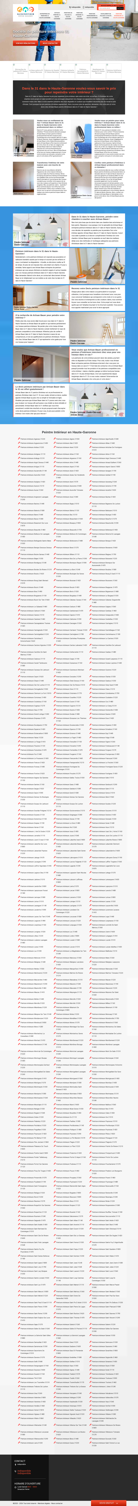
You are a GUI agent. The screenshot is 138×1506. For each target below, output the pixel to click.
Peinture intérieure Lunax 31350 (32, 947)
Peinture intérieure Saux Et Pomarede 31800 (69, 1352)
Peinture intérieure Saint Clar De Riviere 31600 (34, 1237)
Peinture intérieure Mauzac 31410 (33, 992)
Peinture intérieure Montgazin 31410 (33, 1079)
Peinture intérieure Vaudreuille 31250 (69, 1402)
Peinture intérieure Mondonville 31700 (105, 1018)
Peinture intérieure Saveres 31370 (33, 1357)
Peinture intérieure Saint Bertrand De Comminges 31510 (34, 1230)
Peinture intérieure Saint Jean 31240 (69, 1263)
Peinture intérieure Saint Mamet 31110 (70, 1285)
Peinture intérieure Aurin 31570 (67, 482)
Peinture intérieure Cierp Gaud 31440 (105, 685)
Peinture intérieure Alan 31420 (67, 443)
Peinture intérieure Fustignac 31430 (104, 774)
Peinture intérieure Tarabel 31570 (68, 1374)
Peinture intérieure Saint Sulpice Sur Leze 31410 (35, 1319)
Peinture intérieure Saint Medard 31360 (106, 1292)
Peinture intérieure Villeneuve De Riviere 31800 (106, 1426)
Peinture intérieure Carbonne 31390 (68, 619)
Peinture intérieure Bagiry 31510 (67, 504)
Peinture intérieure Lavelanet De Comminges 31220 (67, 911)
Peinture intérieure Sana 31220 (67, 1342)
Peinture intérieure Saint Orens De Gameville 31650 (68, 1297)
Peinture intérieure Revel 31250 (32, 1197)
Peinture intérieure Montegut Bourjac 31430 (34, 1059)
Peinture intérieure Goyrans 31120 (33, 815)
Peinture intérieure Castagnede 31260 (34, 630)
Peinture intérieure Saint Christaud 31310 (106, 1229)
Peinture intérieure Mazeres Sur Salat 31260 (105, 993)
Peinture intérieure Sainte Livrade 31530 (35, 1278)
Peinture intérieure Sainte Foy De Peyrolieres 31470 (32, 1250)
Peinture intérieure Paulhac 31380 (68, 1121)
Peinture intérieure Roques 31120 (68, 1205)
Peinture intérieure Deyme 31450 (68, 710)
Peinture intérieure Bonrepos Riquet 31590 (71, 563)
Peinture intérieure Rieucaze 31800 (68, 1197)
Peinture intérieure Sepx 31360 (67, 1366)
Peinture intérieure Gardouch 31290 (104, 785)
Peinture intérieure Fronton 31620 (33, 774)
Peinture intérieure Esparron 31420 (33, 729)
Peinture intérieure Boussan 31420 (68, 581)
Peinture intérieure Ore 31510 (102, 1117)
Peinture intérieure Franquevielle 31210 (70, 763)
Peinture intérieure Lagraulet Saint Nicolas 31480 (71, 874)
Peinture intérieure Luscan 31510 (68, 947)
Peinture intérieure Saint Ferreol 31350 (70, 1242)
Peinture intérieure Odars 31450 (103, 1113)
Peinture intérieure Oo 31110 (66, 1117)
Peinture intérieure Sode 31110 (103, 1370)
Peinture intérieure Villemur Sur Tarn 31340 (71, 1425)
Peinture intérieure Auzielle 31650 (104, 490)
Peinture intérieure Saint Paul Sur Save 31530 (105, 1297)
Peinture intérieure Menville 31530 (68, 999)
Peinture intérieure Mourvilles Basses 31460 (69, 1099)
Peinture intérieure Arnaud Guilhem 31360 (106, 462)
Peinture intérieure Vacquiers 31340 (69, 1393)
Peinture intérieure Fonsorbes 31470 (33, 750)
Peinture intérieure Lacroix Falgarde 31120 (71, 862)
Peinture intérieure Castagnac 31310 (105, 623)
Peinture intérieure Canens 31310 (32, 615)
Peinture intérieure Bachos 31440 (32, 504)
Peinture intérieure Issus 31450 (67, 831)
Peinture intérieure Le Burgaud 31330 (105, 596)
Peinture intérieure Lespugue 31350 (69, 925)
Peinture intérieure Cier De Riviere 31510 (70, 685)
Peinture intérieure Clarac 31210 (103, 689)
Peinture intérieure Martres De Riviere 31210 (69, 974)
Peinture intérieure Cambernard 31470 (69, 611)
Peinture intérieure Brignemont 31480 (105, 591)
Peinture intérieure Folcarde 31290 (68, 746)
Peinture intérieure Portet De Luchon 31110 (105, 1158)
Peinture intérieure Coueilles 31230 (68, 697)
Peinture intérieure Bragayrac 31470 (104, 587)
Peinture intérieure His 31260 (66, 827)
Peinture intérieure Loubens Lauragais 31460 (34, 941)
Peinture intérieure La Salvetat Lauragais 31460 (70, 1337)
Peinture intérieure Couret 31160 (68, 702)
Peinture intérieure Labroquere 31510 (69, 858)
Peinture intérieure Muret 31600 (67, 1105)
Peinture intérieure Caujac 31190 (67, 659)
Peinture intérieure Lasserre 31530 (68, 897)
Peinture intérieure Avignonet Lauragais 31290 (34, 498)
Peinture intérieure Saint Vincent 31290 (106, 1318)
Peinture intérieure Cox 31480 (102, 702)
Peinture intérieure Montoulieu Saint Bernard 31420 (69, 1088)
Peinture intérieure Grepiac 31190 (32, 823)
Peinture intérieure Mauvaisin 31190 (69, 988)
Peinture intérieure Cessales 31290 (68, 677)
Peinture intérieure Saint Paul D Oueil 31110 (36, 1303)
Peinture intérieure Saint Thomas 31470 (70, 1318)
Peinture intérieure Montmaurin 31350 (34, 1087)
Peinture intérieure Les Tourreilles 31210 (35, 1382)
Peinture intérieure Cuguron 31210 (68, 706)
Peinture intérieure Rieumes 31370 (33, 1201)
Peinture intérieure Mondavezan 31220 (34, 1018)
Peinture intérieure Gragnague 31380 (69, 815)
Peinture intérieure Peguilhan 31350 (33, 1130)
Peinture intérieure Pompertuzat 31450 (106, 1153)
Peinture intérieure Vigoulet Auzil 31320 (70, 1414)
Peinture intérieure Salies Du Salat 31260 (35, 1329)
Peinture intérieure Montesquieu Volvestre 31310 (107, 1066)
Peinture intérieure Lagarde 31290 (68, 866)
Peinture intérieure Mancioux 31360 (68, 958)
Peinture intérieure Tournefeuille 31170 (70, 1382)
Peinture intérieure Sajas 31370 (32, 1324)
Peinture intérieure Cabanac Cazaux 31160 (71, 600)
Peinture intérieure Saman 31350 (103, 1335)
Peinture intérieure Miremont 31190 (104, 1007)
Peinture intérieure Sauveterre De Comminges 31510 (32, 1352)
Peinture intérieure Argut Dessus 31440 (35, 462)
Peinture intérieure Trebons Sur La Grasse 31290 (71, 1388)
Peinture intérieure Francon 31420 (33, 763)
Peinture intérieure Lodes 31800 (67, 936)
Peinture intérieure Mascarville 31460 (34, 980)
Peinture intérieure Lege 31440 (103, 917)
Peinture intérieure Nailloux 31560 (104, 1105)
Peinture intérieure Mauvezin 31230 (104, 988)
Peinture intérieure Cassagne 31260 (69, 623)
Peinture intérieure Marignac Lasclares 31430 (69, 963)
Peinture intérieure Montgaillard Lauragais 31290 (71, 1073)
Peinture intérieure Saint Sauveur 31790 (106, 1313)
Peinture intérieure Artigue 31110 (32, 467)
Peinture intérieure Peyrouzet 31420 (33, 1134)
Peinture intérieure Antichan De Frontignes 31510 (107, 448)
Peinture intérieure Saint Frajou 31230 (69, 1249)
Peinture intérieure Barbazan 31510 (104, 511)
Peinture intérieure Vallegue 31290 (68, 1398)
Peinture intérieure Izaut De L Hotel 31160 (107, 831)
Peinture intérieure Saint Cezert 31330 (70, 1229)
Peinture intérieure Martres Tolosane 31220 (107, 973)
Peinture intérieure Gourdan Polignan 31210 (36, 811)
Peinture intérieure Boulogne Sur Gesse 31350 (70, 575)
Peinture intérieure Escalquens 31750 (34, 725)
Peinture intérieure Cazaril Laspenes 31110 (107, 659)
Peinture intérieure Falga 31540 (103, 738)
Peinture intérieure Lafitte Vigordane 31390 (36, 866)
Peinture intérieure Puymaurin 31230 (69, 1182)
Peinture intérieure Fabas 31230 (32, 738)
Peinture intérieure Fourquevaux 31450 (105, 754)
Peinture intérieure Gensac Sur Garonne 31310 (70, 798)
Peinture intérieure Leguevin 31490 (33, 921)
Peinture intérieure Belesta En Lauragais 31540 (106, 535)
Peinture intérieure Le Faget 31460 (68, 738)
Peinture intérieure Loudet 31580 (68, 940)
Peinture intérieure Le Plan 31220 (68, 1146)
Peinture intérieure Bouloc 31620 (32, 574)
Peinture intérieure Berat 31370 (67, 548)
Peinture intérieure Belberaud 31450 (105, 530)
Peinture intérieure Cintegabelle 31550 (34, 689)
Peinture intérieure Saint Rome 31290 (34, 1313)
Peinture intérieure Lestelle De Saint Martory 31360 (105, 926)
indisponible (76, 7)
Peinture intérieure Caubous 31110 (33, 659)
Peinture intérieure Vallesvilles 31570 (105, 1398)
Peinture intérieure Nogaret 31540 (33, 1113)
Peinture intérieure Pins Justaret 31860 (35, 1142)
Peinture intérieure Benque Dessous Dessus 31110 (36, 549)
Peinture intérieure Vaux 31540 (103, 1402)
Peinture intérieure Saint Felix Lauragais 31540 (34, 1243)
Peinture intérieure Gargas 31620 (32, 789)
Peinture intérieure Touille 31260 (67, 1378)
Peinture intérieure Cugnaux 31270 (33, 706)
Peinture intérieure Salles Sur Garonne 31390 (105, 1330)
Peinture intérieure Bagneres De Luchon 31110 (106, 505)
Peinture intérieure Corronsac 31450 (33, 697)
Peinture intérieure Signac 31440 (67, 1370)
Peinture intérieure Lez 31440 (66, 932)
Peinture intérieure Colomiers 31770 (69, 693)
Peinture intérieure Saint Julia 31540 (69, 1267)
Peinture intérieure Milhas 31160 (103, 1003)
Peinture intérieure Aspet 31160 (67, 467)
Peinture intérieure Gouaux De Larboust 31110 (34, 805)
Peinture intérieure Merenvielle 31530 (105, 999)
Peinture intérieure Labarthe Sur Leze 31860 (34, 845)
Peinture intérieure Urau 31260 (31, 1393)
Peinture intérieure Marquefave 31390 (69, 969)
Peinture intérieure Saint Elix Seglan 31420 (107, 1236)
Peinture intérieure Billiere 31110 (67, 554)
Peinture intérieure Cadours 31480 (68, 607)
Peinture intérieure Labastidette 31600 (106, 851)
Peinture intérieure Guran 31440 (103, 823)
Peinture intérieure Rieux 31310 (67, 1201)
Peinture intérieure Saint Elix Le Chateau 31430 (70, 1237)
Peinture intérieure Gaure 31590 (32, 793)
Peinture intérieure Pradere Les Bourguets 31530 (107, 1172)
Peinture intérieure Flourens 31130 (33, 746)
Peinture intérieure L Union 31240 (104, 1387)
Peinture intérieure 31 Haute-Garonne (118, 15)
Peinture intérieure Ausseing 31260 (104, 482)
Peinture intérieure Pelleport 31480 (68, 1130)
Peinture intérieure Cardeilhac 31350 (105, 619)
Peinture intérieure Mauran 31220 (104, 980)
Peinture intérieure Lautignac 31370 (69, 906)
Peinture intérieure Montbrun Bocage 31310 (69, 1046)
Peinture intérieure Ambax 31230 (32, 447)
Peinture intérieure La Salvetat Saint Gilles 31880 (36, 1337)
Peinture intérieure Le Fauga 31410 (33, 742)
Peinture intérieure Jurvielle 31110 (33, 836)
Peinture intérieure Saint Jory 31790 (33, 1267)
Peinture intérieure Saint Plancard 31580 (106, 1307)
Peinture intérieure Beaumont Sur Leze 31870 (34, 524)
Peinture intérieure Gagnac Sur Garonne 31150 (34, 779)
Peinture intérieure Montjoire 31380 (68, 1083)
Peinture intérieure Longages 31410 (104, 936)
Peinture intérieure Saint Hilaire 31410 (105, 1256)
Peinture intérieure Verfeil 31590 (103, 1406)
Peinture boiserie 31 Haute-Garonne (79, 16)
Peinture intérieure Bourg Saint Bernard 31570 (34, 582)
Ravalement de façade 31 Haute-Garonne (106, 15)
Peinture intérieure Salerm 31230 (103, 1324)
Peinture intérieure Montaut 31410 (33, 1040)
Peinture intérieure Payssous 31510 (104, 1121)
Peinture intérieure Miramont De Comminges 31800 (67, 1008)
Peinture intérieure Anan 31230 (67, 447)
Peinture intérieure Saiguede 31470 (33, 1220)
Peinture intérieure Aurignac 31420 (33, 482)
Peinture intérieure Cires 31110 (67, 689)
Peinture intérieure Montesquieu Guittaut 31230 (35, 1066)
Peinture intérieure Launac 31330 (103, 901)
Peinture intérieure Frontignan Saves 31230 (107, 767)
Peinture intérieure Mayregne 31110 (69, 992)
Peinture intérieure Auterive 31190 (104, 486)
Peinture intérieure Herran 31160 (32, 827)
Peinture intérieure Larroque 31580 (33, 897)
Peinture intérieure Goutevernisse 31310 (70, 811)
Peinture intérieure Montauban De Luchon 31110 (106, 1035)
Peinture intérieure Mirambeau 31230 (34, 1007)
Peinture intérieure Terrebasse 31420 (105, 1374)
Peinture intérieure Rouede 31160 (68, 1212)
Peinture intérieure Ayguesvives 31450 (34, 443)
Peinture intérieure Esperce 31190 (68, 729)
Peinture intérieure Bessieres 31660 (104, 548)
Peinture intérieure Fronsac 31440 (33, 767)
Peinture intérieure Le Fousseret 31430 (34, 758)
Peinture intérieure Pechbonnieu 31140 (70, 1125)
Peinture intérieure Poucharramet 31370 (106, 1164)
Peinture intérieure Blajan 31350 (32, 559)
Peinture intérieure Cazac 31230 (67, 1443)
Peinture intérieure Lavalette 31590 (33, 910)
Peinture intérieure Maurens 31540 (68, 984)
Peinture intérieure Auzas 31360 (32, 490)
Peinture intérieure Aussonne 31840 (69, 486)
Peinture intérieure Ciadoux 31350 (104, 681)
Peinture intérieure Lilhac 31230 (32, 936)
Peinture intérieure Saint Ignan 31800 (34, 1263)
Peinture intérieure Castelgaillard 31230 (35, 634)
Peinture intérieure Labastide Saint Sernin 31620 (71, 852)
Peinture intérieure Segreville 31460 (104, 1357)
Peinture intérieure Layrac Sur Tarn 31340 (35, 917)
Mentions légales (44, 1503)
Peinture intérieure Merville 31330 (68, 1003)
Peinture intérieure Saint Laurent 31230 (70, 1271)
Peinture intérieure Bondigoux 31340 (33, 563)
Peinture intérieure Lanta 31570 (67, 886)
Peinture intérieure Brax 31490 (31, 591)
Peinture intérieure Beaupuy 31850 (68, 523)
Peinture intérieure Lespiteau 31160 (33, 925)
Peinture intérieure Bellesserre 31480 (69, 541)
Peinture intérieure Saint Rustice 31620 (70, 1313)
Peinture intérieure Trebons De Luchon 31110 (34, 1388)
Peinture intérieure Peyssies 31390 (68, 1134)
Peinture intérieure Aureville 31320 (33, 475)
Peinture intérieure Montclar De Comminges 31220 (36, 1052)
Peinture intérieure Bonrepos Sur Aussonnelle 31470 (103, 564)
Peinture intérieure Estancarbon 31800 (34, 733)
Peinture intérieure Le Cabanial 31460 (34, 607)
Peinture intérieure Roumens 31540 (33, 1216)
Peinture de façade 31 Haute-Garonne (68, 16)
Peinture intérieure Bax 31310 (66, 515)
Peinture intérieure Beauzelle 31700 (69, 530)
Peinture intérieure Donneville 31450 (105, 710)
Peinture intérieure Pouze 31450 (67, 1171)
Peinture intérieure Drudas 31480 (68, 714)
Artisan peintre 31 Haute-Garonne (56, 16)
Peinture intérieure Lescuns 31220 (68, 921)
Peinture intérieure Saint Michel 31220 (34, 1296)
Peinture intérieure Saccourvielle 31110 (106, 1216)
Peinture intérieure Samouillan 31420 (34, 1342)
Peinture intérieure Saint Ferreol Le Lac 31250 (106, 1444)
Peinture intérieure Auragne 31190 (104, 471)
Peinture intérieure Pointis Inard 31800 (34, 1153)
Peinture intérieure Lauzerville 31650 (105, 906)
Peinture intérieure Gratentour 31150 (34, 819)
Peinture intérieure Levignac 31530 (33, 932)
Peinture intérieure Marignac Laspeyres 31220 (106, 963)
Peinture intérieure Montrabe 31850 (69, 1094)
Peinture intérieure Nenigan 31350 (33, 1109)
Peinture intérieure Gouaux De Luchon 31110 (69, 805)
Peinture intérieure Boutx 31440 (32, 587)
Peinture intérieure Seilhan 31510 (68, 1362)
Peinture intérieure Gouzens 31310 (104, 811)
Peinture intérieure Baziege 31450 (104, 515)
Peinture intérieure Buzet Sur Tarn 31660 (35, 600)
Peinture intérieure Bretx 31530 (67, 591)
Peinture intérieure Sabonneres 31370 (69, 1216)
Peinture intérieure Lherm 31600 (103, 932)
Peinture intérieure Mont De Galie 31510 (106, 1051)
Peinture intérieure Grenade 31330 (104, 819)
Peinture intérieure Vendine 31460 (33, 1406)
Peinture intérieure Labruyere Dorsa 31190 (107, 858)
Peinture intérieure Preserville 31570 (34, 1178)
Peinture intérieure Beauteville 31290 (105, 523)
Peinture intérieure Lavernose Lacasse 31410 (105, 911)
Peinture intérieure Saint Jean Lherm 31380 (107, 1263)
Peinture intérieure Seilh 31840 (31, 1362)
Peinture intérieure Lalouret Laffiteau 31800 (69, 881)
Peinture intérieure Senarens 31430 (104, 1362)
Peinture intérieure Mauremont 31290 (34, 984)
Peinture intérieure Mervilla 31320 (33, 1003)
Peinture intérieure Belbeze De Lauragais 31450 (35, 535)
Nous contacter (50, 43)
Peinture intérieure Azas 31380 (67, 497)
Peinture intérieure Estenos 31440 (68, 733)
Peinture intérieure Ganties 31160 (32, 785)
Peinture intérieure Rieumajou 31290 (105, 1197)
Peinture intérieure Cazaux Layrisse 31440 (107, 663)
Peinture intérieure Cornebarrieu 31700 (105, 693)
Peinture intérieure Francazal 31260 (104, 758)
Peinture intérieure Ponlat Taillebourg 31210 (34, 1158)
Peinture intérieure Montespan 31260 (105, 1058)
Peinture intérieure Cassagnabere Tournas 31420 (35, 624)
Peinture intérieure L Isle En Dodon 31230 (35, 831)
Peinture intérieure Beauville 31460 (33, 530)
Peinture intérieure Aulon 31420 (67, 471)
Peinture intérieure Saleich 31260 (68, 1324)
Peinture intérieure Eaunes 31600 (103, 714)
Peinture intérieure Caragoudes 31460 (105, 615)
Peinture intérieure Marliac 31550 (32, 969)
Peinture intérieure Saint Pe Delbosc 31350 (107, 1303)
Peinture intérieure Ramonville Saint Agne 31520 (70, 1187)
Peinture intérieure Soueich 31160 (33, 1374)
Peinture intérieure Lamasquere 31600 (105, 879)
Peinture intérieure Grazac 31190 (68, 819)
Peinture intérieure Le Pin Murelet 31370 (70, 1138)
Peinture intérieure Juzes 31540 (67, 836)
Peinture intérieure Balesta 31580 (32, 511)
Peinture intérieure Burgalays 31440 (69, 596)
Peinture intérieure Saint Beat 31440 (105, 1225)
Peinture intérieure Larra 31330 (32, 1443)
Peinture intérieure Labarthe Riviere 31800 (107, 840)
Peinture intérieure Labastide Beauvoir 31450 (69, 845)
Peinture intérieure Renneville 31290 (105, 1193)
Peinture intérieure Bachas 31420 (104, 497)
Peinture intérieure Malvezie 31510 (33, 958)
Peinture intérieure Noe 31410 (102, 1109)
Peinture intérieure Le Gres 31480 (68, 823)
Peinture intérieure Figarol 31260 (103, 742)
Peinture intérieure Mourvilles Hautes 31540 (105, 1099)
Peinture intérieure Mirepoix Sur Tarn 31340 (36, 1014)
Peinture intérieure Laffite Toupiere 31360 (107, 862)
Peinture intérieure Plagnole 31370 (104, 1142)
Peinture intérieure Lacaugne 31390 (33, 862)
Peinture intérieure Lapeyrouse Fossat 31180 (34, 892)
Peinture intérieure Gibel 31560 (103, 797)
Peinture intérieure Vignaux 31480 (32, 1414)
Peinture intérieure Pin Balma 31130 (33, 1138)
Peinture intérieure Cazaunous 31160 (69, 663)
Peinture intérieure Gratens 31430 (104, 815)
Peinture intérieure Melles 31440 (32, 999)
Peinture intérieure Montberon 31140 (34, 1044)
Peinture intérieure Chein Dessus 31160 (70, 681)
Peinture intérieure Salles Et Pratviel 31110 (71, 1329)
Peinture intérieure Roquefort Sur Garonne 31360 (35, 1206)
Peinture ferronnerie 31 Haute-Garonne (92, 15)
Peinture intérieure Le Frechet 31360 (105, 763)
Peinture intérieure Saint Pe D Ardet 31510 (71, 1303)
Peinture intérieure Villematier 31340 (34, 1425)
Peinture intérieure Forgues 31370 (104, 750)
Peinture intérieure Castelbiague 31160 (106, 630)
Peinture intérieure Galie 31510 (103, 778)
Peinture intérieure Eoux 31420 (103, 718)
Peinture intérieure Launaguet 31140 (33, 906)
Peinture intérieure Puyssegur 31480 (105, 1182)
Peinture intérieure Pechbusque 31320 (105, 1125)
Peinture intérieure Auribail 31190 (103, 475)
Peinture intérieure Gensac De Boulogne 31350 (35, 798)
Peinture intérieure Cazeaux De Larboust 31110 (35, 671)
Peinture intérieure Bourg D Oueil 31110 (106, 574)
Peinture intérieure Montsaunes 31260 (34, 1098)
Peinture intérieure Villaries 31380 (104, 1414)
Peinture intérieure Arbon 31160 (103, 454)
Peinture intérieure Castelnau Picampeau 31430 (70, 639)
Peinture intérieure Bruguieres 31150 (33, 596)
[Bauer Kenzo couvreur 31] (25, 12)
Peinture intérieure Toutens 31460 (104, 1382)
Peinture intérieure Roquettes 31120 (34, 1212)
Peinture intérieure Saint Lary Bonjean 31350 (34, 1272)
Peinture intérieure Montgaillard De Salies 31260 (35, 1073)
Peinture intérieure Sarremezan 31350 (34, 1346)
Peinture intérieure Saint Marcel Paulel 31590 (105, 1286)
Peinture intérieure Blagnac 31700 (104, 554)
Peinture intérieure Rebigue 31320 (33, 1193)
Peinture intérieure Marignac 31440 (33, 962)
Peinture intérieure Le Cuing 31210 (104, 706)
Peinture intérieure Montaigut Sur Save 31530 (70, 1028)
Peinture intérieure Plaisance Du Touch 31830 (34, 1147)
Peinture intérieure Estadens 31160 (104, 729)
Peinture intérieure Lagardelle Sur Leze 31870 (106, 867)
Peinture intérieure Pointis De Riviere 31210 (107, 1146)
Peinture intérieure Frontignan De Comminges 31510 (68, 768)
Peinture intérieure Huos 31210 (103, 827)
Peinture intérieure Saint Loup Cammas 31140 (70, 1279)
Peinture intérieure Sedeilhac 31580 (69, 1357)
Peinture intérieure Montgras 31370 (33, 1083)
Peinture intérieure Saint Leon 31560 (105, 1271)
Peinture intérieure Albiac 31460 (103, 443)
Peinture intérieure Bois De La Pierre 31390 (71, 559)
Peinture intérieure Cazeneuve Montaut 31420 (70, 671)
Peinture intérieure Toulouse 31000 (104, 1378)
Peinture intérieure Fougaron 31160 (68, 754)
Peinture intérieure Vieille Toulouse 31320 (71, 1410)
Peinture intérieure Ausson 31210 (32, 486)
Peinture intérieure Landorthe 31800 (33, 886)
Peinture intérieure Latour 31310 (32, 901)
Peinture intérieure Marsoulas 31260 (105, 969)
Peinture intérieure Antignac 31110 (33, 454)
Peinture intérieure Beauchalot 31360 (69, 519)
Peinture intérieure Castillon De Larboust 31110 (106, 646)
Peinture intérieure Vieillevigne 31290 (105, 1410)
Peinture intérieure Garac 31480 (67, 785)
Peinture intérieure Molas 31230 (67, 1014)
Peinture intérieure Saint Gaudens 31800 (106, 1249)
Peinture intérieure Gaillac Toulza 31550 (70, 778)
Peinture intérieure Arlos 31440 (67, 462)
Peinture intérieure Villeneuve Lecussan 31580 (34, 1433)
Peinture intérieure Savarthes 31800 (105, 1351)
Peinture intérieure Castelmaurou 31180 (106, 634)
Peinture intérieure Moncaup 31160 (104, 1014)
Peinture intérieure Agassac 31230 (33, 439)
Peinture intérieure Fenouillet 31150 (69, 742)
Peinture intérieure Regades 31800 (68, 1193)
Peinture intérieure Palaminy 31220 (33, 1121)
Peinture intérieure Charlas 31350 (104, 677)
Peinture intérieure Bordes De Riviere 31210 (36, 570)
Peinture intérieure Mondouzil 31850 (33, 1023)
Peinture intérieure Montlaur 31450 (104, 1083)
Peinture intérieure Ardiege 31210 (32, 458)
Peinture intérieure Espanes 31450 (104, 725)
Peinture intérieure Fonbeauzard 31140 (106, 746)
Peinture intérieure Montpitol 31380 (33, 1094)
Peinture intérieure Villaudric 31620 (68, 1418)
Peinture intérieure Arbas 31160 (67, 454)
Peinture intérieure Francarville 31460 (69, 758)
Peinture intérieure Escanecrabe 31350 (70, 725)
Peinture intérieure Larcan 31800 (67, 890)
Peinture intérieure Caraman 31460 (33, 619)
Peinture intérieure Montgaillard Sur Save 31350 (106, 1073)
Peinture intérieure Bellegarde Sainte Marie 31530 (36, 542)
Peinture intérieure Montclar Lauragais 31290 (69, 1052)
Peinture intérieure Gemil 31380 (67, 793)
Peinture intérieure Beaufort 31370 (104, 519)
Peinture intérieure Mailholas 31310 (104, 951)
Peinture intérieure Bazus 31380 (32, 519)
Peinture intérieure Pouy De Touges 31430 (36, 1171)
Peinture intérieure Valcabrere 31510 (105, 1393)
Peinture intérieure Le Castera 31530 (105, 638)
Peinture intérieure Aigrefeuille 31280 (105, 439)
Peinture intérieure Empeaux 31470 (33, 718)
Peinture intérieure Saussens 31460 (104, 1346)
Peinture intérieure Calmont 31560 (33, 611)
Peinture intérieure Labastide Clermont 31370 (106, 845)
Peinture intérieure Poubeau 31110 (68, 1164)
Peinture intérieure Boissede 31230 (104, 559)
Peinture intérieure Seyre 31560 (103, 1366)
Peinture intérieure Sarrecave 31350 (105, 1342)
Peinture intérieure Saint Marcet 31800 (34, 1292)
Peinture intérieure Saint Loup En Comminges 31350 (103, 1279)
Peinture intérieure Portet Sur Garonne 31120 (34, 1165)
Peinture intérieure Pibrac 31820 (103, 1134)
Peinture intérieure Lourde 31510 (103, 940)
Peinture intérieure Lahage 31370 (104, 873)
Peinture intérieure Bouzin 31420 (67, 587)
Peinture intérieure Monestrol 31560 (105, 1023)
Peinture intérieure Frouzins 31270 (68, 774)
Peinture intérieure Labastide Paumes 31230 (34, 852)
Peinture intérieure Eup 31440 (102, 733)
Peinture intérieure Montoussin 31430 (105, 1087)
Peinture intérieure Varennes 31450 (33, 1402)
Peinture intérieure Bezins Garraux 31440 (35, 554)
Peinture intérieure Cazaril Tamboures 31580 (34, 664)
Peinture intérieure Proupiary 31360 (68, 1178)
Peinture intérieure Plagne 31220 (68, 1142)
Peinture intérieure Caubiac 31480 (104, 652)
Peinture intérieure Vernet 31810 (32, 1410)
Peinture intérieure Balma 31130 (67, 511)
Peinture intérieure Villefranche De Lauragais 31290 (104, 1419)
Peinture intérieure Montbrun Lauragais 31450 (105, 1046)
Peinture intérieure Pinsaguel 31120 (104, 1138)
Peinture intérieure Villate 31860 (32, 1418)
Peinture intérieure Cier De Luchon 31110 (35, 685)
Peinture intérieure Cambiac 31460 (104, 611)
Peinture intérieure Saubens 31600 (68, 1346)
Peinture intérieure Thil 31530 (31, 1378)
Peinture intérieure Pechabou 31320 (33, 1125)
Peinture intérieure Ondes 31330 (32, 1117)
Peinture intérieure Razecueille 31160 (105, 1186)
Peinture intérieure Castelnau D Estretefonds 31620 (32, 639)
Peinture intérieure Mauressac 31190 (105, 984)
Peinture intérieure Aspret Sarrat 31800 (106, 467)
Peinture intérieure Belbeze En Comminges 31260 (71, 535)
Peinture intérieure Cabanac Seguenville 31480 (106, 601)
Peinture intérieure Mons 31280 (32, 1027)
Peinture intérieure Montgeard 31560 (69, 1079)
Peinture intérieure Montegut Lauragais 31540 (70, 1059)
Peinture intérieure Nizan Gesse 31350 (69, 1109)
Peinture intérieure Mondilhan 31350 (69, 1018)
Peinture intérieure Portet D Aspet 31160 (71, 1157)
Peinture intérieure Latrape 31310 (68, 901)
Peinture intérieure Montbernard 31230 (106, 1040)
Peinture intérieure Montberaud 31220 (69, 1040)
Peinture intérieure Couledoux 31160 (33, 702)
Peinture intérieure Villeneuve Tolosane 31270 (106, 1433)
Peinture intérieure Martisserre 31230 (34, 973)
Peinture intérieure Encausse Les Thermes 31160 (71, 719)
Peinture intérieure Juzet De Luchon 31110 (107, 836)
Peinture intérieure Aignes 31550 (67, 439)
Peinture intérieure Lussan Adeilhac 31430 (107, 947)
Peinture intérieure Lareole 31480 (104, 890)
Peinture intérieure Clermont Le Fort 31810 (36, 693)
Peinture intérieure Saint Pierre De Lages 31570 (70, 1308)
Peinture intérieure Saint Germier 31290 (70, 1256)
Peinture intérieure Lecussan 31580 (68, 917)
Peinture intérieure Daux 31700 (32, 710)
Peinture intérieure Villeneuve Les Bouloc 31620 (70, 1433)
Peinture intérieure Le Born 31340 (68, 570)
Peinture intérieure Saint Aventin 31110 (70, 1225)
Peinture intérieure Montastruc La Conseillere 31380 (33, 1035)
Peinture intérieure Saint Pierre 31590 (34, 1307)
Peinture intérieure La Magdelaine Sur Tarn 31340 (71, 952)
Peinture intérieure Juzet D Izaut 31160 (35, 840)
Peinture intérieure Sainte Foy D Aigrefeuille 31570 (107, 1243)
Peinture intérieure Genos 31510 (103, 793)
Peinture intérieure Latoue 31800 (103, 897)
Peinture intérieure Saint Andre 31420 (105, 1220)
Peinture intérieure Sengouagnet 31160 (34, 1366)
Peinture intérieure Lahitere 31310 (33, 879)
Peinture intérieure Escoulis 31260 (104, 1439)
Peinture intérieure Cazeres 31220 (104, 670)
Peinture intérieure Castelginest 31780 (70, 634)
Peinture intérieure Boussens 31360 (104, 581)
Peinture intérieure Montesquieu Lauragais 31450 (71, 1066)
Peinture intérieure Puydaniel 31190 (33, 1182)
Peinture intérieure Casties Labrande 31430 (71, 645)
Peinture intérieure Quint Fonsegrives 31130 (34, 1187)
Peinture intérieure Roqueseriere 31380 (106, 1205)
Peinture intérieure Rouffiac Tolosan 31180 (107, 1212)
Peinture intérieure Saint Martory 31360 (70, 1292)
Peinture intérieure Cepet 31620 (32, 677)
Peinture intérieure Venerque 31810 (68, 1406)
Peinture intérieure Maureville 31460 (33, 988)
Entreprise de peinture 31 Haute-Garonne (44, 15)
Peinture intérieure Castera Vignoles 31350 (36, 645)
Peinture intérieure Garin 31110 (103, 789)
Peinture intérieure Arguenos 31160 (68, 458)
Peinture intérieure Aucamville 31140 (34, 471)
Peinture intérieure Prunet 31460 (103, 1178)
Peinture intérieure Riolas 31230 (103, 1201)
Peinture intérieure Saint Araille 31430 (34, 1225)
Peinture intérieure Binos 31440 (67, 1439)
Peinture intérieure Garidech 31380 (68, 789)
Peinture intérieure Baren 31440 (32, 515)
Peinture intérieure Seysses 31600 (33, 1370)
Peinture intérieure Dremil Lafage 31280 (35, 714)
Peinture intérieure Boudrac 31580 (104, 570)
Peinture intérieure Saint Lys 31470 (33, 1285)
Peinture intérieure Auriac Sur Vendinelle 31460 (70, 476)
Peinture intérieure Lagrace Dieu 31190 (34, 873)
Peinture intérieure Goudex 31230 (104, 804)
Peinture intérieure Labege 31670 (32, 858)
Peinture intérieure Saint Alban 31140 (69, 1220)
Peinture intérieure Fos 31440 (31, 754)
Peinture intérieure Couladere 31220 (105, 697)
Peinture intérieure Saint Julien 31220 (105, 1267)
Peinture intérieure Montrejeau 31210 (105, 1094)
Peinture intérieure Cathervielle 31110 (69, 652)
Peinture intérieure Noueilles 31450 (68, 1113)
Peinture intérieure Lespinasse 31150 (105, 921)
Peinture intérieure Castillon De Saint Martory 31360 (34, 653)
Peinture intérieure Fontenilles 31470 (69, 750)
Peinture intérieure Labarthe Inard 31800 (70, 840)
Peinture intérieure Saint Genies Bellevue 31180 (35, 1257)
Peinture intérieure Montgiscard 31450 (105, 1079)
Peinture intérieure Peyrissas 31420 (104, 1130)
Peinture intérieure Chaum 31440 (32, 681)
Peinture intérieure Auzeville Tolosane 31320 (69, 491)
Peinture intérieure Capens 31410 (68, 615)
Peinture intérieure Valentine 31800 (33, 1398)
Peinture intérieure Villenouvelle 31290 (34, 1439)
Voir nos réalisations (25, 43)
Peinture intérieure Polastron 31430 (69, 1153)
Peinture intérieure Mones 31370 (68, 1023)
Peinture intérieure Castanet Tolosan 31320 (71, 630)
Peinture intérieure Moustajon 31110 (33, 1105)
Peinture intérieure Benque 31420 (104, 541)
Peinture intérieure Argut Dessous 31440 (106, 458)
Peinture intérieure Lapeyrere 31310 (105, 886)
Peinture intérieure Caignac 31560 (104, 607)
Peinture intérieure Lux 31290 (31, 951)
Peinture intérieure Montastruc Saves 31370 (69, 1035)
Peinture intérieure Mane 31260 (103, 958)
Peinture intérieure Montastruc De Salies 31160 (106, 1028)
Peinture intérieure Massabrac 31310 (69, 980)
